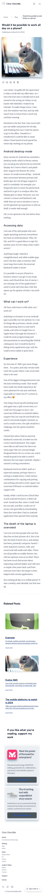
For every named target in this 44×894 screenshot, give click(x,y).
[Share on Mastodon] (18, 82)
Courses (4, 872)
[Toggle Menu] (39, 3)
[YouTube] (12, 887)
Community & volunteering (10, 840)
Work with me (6, 854)
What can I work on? (16, 301)
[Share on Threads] (14, 82)
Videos (4, 867)
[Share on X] (3, 82)
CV (2, 857)
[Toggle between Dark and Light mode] (34, 3)
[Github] (7, 887)
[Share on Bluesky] (10, 82)
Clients (4, 859)
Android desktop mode (18, 151)
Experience (10, 358)
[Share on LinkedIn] (7, 82)
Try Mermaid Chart (22, 780)
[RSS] (3, 887)
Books (4, 848)
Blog (16, 17)
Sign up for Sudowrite (22, 815)
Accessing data (13, 225)
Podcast (4, 870)
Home (6, 17)
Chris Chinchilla (9, 832)
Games (4, 861)
